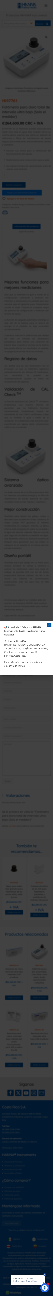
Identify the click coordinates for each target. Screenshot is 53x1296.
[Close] (49, 625)
